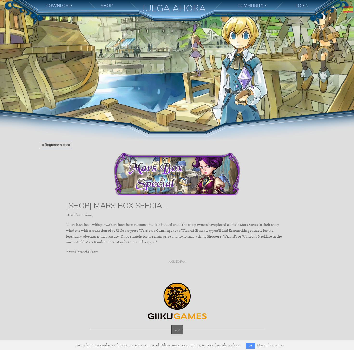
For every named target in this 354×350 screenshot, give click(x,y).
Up (177, 330)
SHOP (107, 5)
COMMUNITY (250, 5)
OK (250, 345)
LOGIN (302, 5)
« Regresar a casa (56, 145)
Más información (270, 345)
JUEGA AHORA (174, 8)
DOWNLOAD (59, 5)
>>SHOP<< (177, 261)
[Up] (177, 334)
